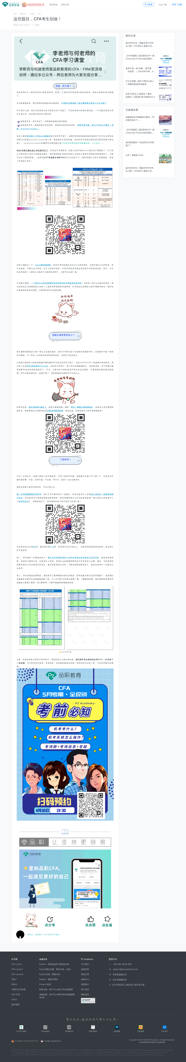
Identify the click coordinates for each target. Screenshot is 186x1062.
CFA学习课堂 (21, 1031)
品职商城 (53, 4)
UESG (14, 999)
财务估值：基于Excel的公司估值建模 (56, 989)
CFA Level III (17, 974)
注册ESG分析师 (18, 989)
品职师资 (85, 969)
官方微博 (140, 1031)
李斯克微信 (93, 1031)
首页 (15, 14)
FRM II (14, 984)
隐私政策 (85, 994)
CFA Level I (16, 964)
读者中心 (85, 979)
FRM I (14, 979)
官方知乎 (164, 1031)
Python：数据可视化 (48, 979)
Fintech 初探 (45, 984)
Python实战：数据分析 (49, 974)
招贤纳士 (85, 984)
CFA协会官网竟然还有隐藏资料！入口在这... (81, 143)
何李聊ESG (69, 1031)
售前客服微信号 (120, 974)
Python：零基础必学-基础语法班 (54, 964)
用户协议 (85, 989)
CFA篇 (32, 14)
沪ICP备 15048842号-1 (52, 1041)
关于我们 (85, 964)
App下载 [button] (163, 4)
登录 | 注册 (177, 4)
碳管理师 (15, 1004)
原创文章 (65, 4)
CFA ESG (15, 994)
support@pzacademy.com (125, 969)
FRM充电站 (45, 1031)
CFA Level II (17, 969)
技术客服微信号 (120, 979)
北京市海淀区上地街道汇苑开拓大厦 (128, 984)
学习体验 (148, 4)
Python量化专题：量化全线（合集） (55, 969)
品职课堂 (117, 1031)
